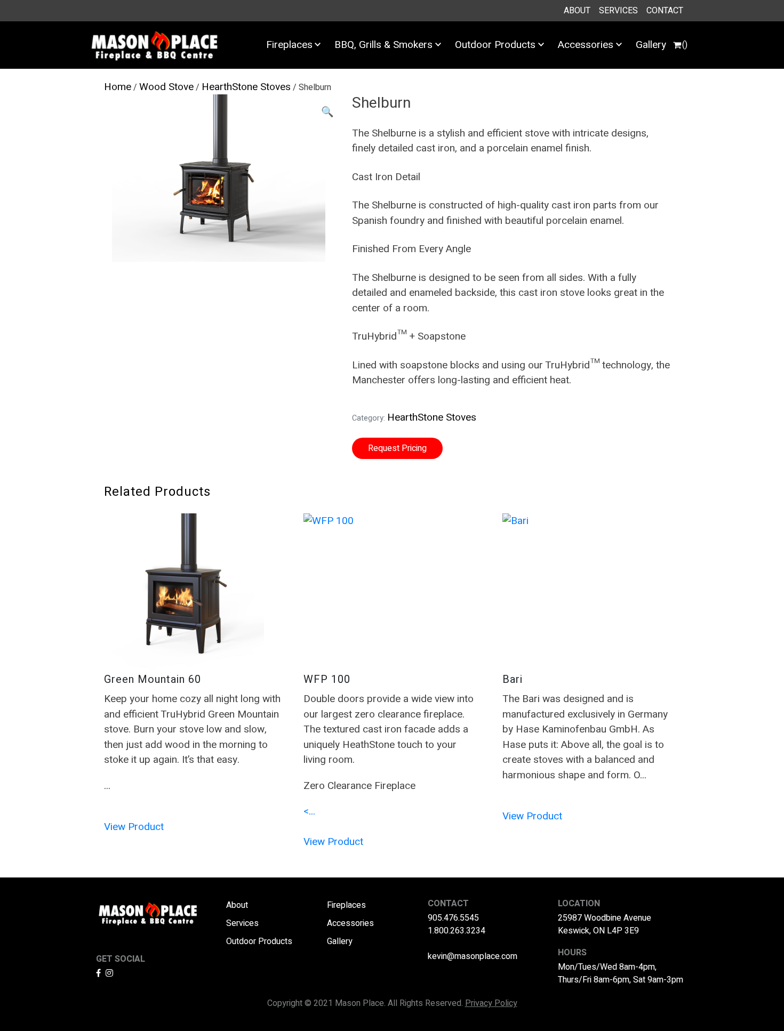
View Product (134, 826)
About (577, 10)
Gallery (651, 44)
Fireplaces (289, 44)
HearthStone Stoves (246, 86)
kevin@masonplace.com (472, 956)
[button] (327, 112)
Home (117, 86)
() (684, 44)
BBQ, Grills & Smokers (383, 44)
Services (618, 10)
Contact (664, 10)
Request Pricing (397, 448)
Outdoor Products (495, 44)
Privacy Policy (491, 1003)
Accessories (585, 44)
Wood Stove (166, 86)
